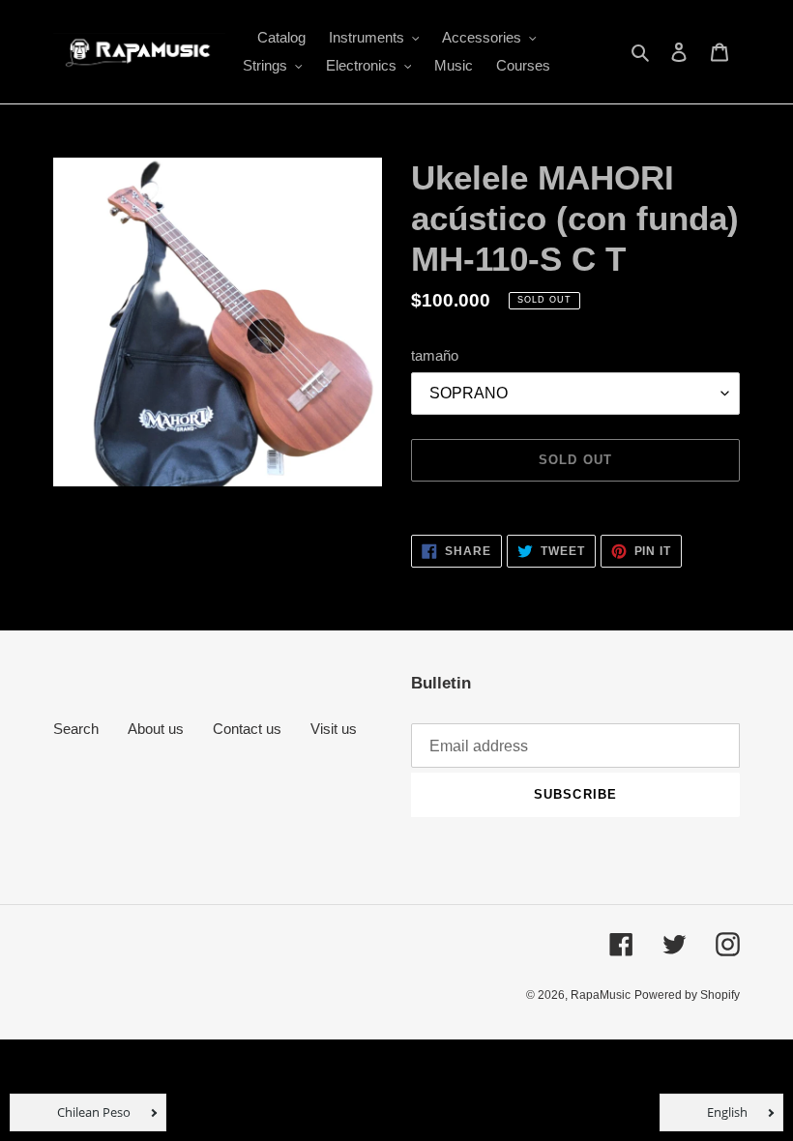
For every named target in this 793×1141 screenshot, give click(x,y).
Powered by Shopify (687, 995)
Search (76, 728)
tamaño (434, 355)
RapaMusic (601, 995)
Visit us (333, 728)
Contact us (247, 728)
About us (156, 728)
